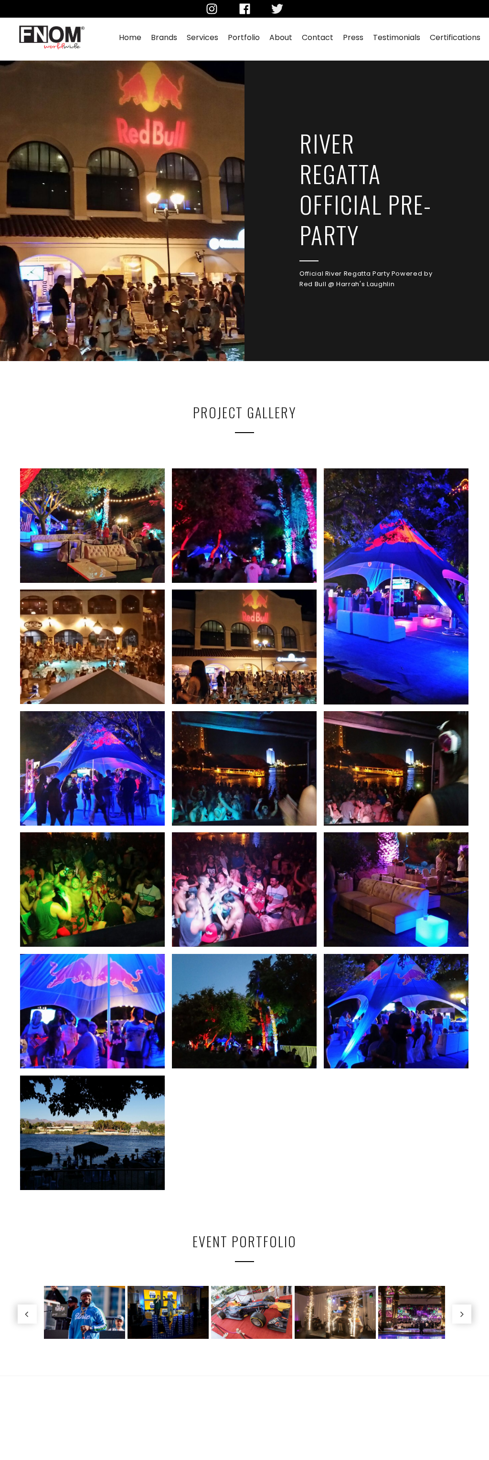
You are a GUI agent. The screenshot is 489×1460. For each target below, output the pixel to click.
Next (461, 1314)
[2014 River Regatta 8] (396, 768)
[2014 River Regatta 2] (396, 1011)
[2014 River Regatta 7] (92, 889)
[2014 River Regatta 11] (244, 647)
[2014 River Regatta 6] (244, 889)
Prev (27, 1314)
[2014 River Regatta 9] (244, 768)
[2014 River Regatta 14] (244, 525)
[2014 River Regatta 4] (92, 1011)
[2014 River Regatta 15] (92, 525)
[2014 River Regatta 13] (396, 586)
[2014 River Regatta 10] (92, 768)
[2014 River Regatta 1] (92, 1133)
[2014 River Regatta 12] (92, 647)
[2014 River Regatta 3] (244, 1011)
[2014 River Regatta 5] (396, 889)
